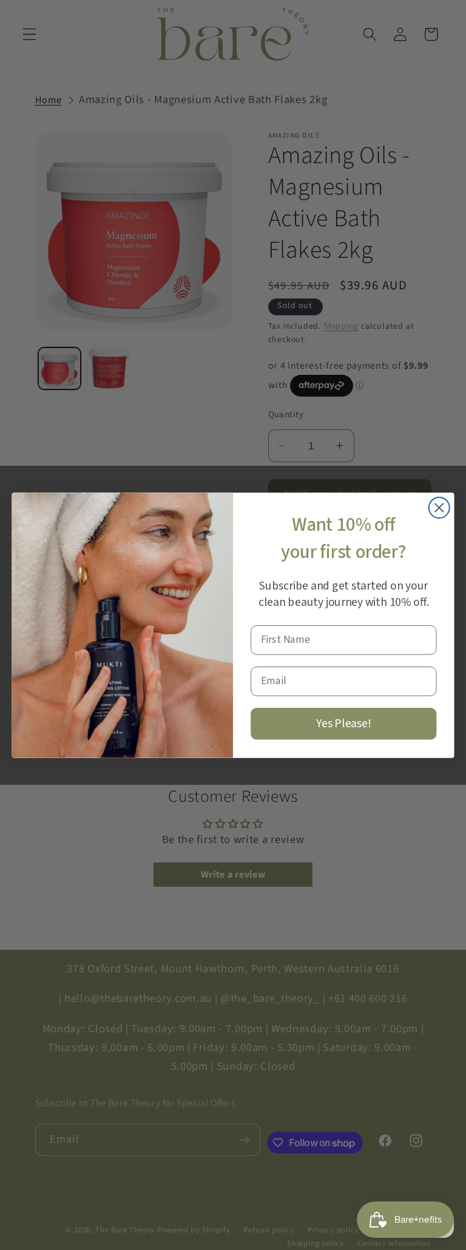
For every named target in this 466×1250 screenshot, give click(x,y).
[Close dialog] (439, 507)
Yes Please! (343, 723)
